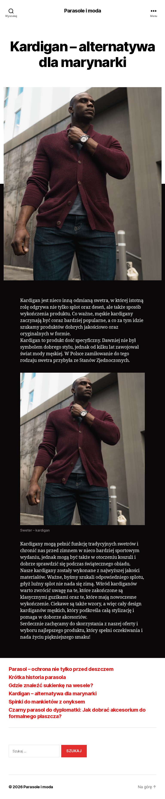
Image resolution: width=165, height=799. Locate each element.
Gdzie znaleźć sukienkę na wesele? (51, 685)
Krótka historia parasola (37, 677)
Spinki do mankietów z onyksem (47, 702)
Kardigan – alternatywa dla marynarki (52, 693)
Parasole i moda (82, 10)
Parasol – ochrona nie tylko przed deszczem (61, 669)
